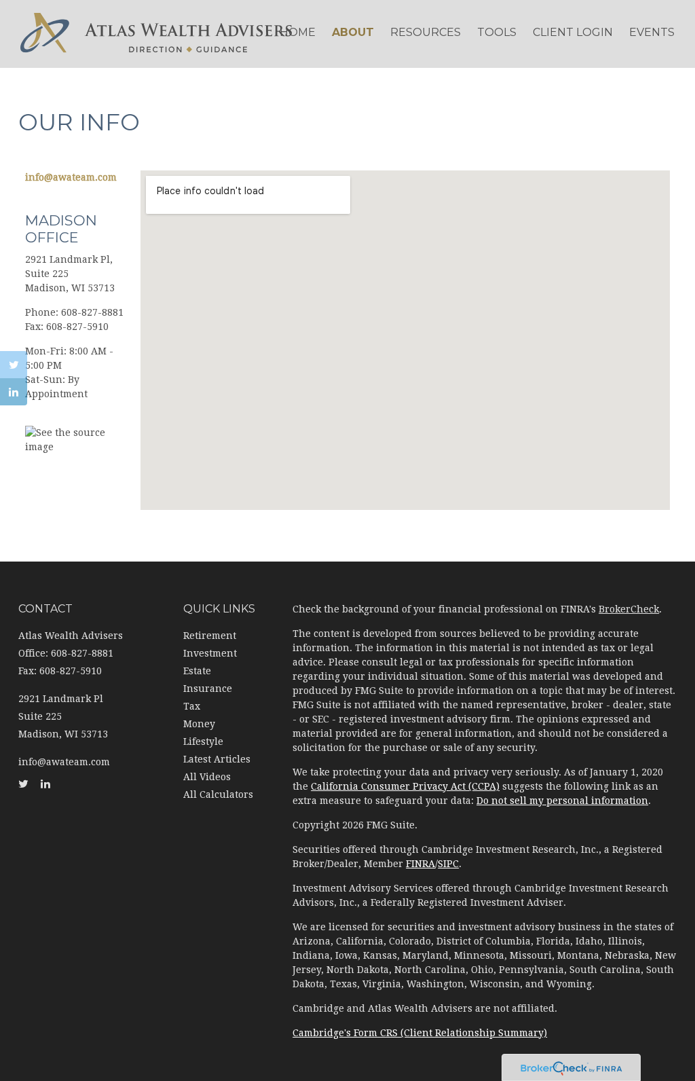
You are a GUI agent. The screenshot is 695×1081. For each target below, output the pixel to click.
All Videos (207, 776)
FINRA (420, 863)
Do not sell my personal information (562, 800)
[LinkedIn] (13, 391)
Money (199, 723)
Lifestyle (203, 741)
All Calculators (218, 794)
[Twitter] (13, 364)
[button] (353, 32)
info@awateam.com (71, 177)
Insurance (207, 688)
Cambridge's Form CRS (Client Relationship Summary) (420, 1032)
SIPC (448, 863)
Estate (197, 670)
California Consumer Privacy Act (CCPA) (405, 786)
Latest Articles (216, 759)
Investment (210, 653)
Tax (191, 706)
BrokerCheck (629, 609)
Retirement (209, 635)
